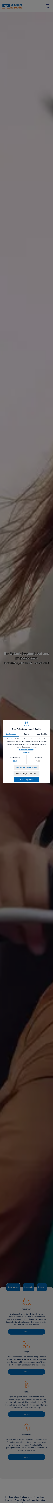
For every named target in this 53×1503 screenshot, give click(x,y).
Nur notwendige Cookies (26, 767)
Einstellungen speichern (26, 773)
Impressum (26, 752)
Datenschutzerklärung (26, 750)
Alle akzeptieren (27, 779)
